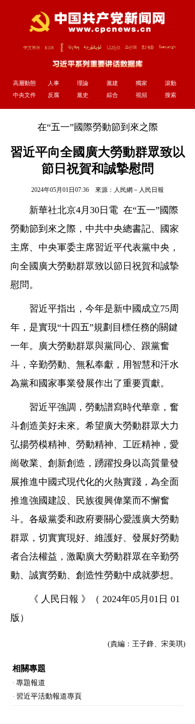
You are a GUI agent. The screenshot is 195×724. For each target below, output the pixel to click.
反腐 (53, 95)
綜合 (112, 95)
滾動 (170, 83)
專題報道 (30, 683)
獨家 (141, 83)
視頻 (141, 95)
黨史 (82, 95)
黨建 (112, 83)
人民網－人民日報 (139, 189)
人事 (53, 83)
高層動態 (24, 83)
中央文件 (24, 95)
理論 (82, 83)
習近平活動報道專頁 (49, 696)
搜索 (170, 95)
